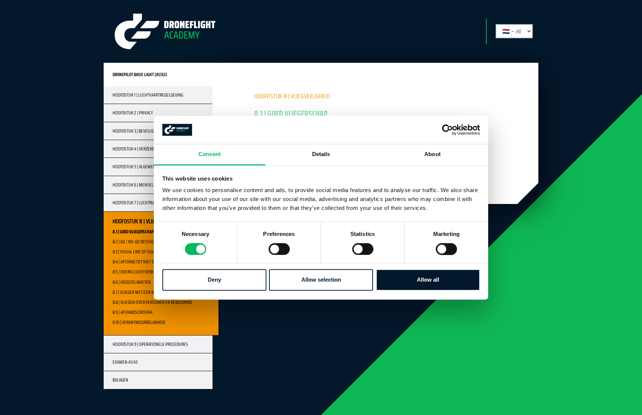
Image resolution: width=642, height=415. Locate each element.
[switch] (279, 249)
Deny (214, 280)
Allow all (428, 280)
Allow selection (321, 280)
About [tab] (432, 154)
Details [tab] (321, 154)
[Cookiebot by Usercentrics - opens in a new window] (447, 129)
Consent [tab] (209, 154)
